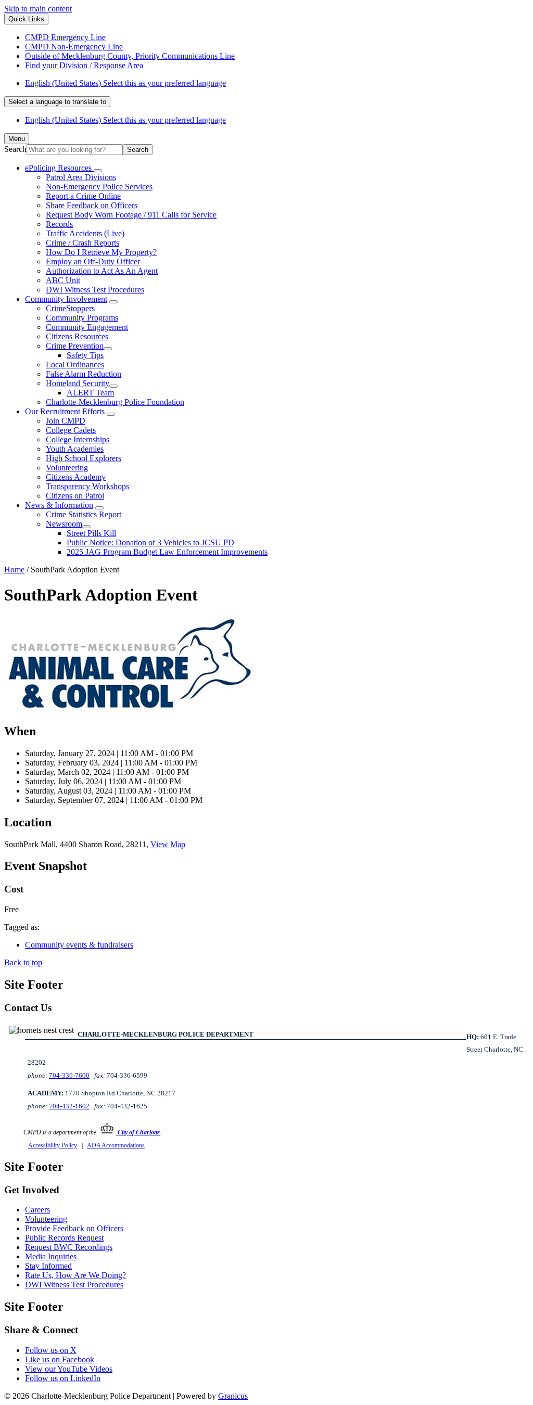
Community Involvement (66, 299)
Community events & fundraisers (79, 944)
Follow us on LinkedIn (62, 1378)
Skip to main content (38, 8)
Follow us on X (51, 1350)
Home (14, 569)
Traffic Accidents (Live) (85, 233)
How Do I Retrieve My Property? (101, 252)
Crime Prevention (75, 345)
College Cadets (71, 430)
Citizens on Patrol (75, 495)
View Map (167, 844)
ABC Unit (63, 280)
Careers (37, 1209)
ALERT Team (90, 392)
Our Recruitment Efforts (65, 411)
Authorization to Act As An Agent (102, 270)
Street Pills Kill (91, 533)
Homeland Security (77, 383)
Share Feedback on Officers (91, 205)
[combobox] (57, 101)
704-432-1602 (69, 1106)
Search (15, 149)
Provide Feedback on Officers (74, 1228)
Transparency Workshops (87, 486)
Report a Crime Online (83, 195)
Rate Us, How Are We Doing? (75, 1275)
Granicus (233, 1395)
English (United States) (125, 83)
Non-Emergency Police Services (99, 186)
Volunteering (67, 467)
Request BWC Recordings (68, 1247)
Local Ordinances (75, 364)
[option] (277, 83)
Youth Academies (75, 448)
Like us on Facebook (59, 1359)
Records (59, 224)
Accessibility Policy (52, 1145)
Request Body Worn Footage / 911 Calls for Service (131, 214)
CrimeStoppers (70, 308)
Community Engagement (87, 327)
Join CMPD (65, 420)
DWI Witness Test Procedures (95, 289)
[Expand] (98, 170)
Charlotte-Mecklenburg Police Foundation (115, 402)
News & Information (59, 505)
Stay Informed (48, 1265)
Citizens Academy (76, 476)
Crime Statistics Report (83, 514)
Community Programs (82, 317)
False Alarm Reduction (83, 373)
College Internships (77, 439)
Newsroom (64, 523)
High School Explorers (83, 458)
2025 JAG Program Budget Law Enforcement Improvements (167, 551)
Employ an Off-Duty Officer (93, 261)
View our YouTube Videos (68, 1368)
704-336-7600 (69, 1075)
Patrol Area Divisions (81, 177)
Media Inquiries (51, 1256)
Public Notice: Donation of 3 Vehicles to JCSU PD (150, 542)
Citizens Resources (77, 336)
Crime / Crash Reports (82, 242)
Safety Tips (85, 355)
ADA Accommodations (116, 1145)
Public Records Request (64, 1237)
